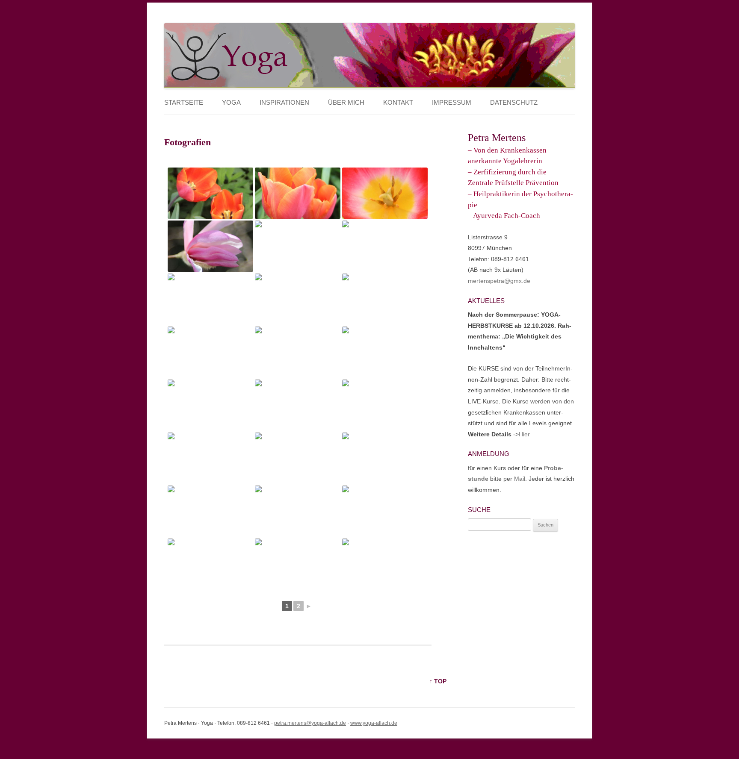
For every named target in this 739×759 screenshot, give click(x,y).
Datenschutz (514, 102)
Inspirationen (284, 102)
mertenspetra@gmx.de (499, 280)
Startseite (183, 102)
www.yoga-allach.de (373, 723)
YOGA (231, 102)
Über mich (346, 102)
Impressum (451, 102)
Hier (524, 434)
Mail (519, 478)
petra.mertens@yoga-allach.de (310, 723)
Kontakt (398, 102)
